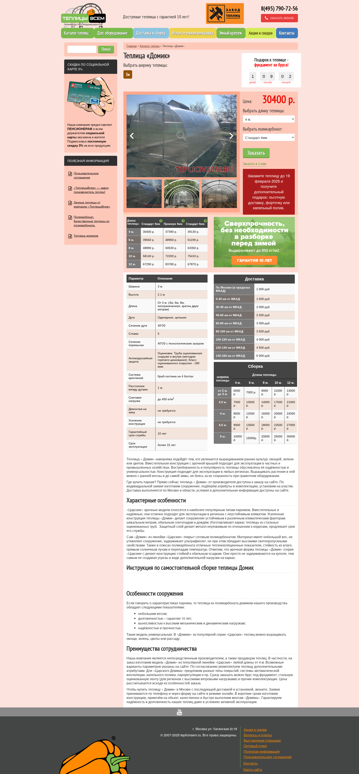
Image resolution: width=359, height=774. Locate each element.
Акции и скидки (261, 33)
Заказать (256, 152)
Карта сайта (252, 769)
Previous (132, 136)
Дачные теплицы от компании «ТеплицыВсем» (92, 204)
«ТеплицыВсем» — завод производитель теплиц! (91, 190)
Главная (132, 46)
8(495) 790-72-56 (279, 8)
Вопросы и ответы (258, 735)
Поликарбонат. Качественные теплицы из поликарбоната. (91, 221)
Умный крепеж (231, 33)
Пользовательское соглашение (86, 175)
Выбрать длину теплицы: (263, 111)
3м (128, 74)
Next (231, 136)
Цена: (247, 101)
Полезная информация (262, 751)
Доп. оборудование (112, 33)
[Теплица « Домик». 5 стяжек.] (182, 136)
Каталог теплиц (76, 33)
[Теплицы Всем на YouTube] (179, 712)
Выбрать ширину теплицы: (145, 65)
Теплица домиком (86, 235)
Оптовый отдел (255, 745)
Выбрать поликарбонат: (262, 129)
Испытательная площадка (192, 33)
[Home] (83, 15)
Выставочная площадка (262, 740)
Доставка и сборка (151, 33)
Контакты (286, 33)
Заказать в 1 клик (254, 163)
